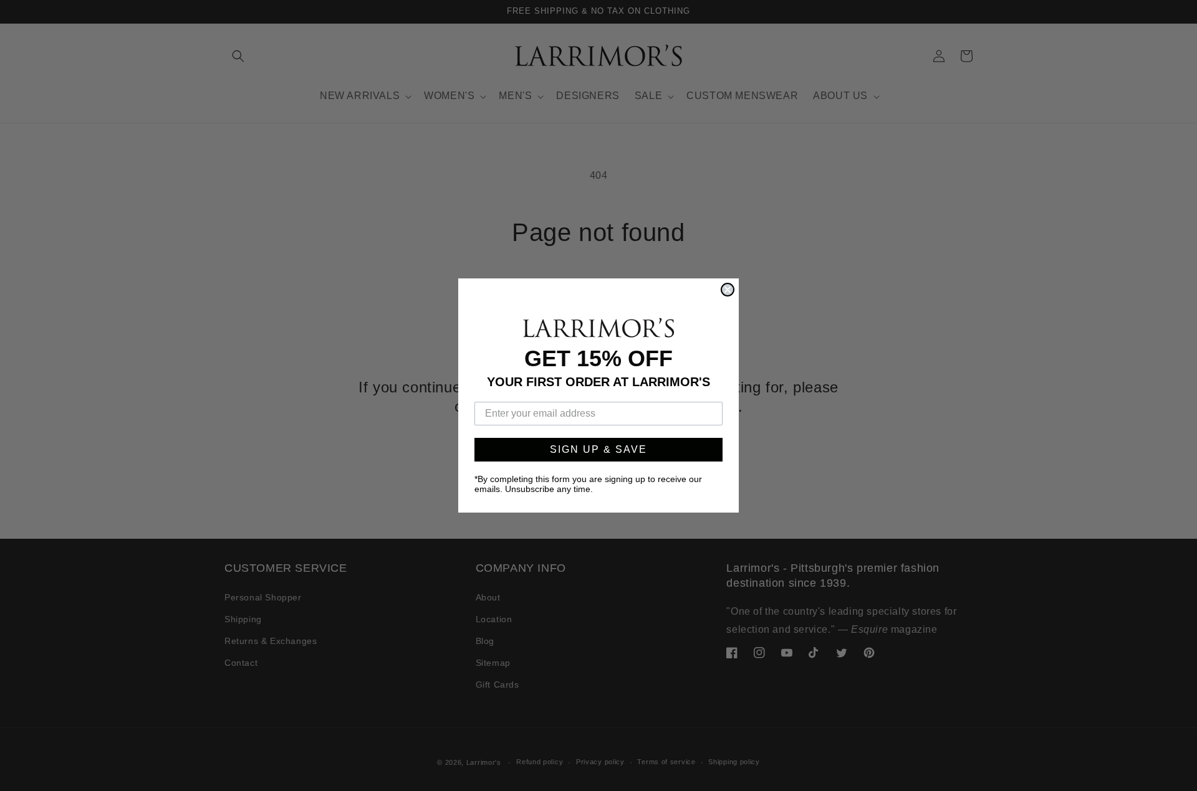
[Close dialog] (727, 289)
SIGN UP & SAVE (598, 449)
